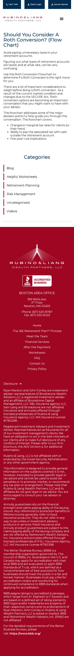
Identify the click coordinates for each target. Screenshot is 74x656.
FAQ (37, 358)
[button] (61, 19)
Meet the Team (37, 336)
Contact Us (37, 363)
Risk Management (21, 194)
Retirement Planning (23, 185)
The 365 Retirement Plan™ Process (37, 331)
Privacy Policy (37, 369)
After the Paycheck (37, 347)
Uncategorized (18, 203)
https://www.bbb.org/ (25, 633)
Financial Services (37, 341)
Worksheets (37, 352)
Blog (10, 168)
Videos (12, 211)
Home (37, 325)
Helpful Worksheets (22, 177)
